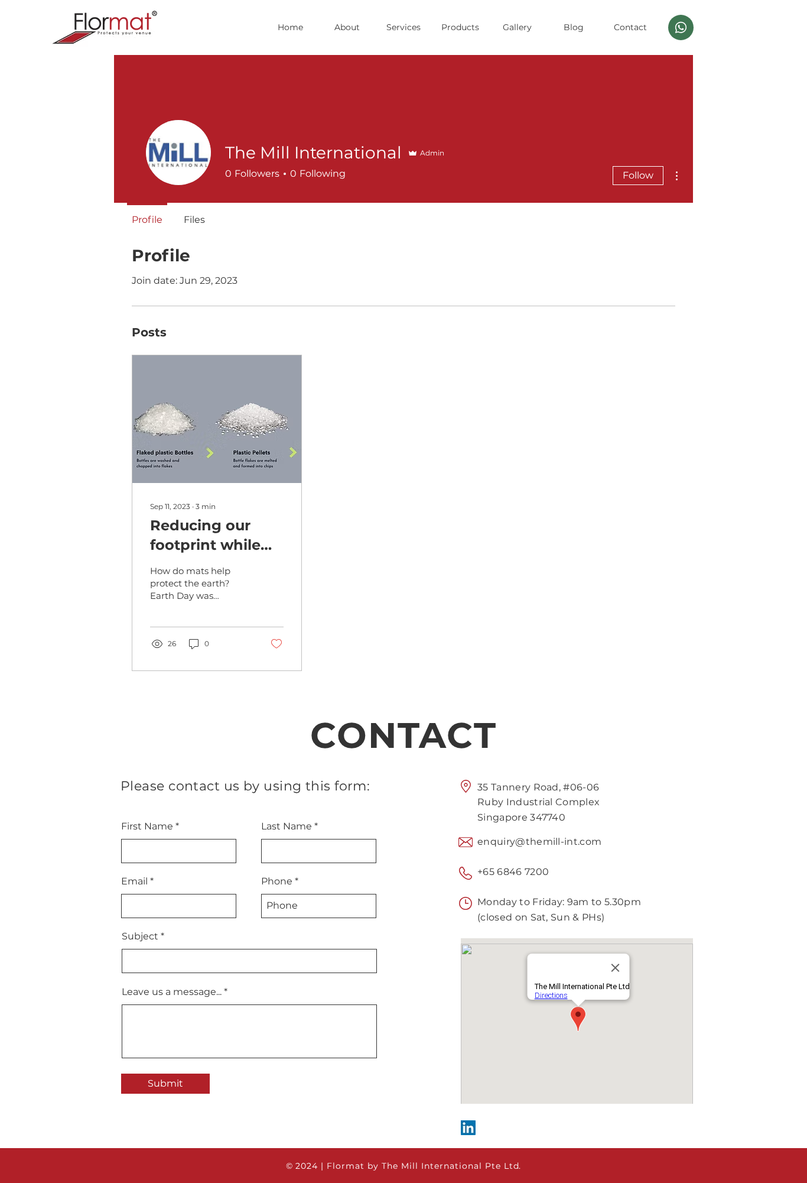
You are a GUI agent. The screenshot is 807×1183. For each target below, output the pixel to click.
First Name (147, 826)
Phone (276, 881)
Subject (140, 936)
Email (134, 881)
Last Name (286, 826)
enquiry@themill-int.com (539, 841)
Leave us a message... (172, 992)
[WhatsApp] (681, 27)
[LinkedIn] (468, 1127)
